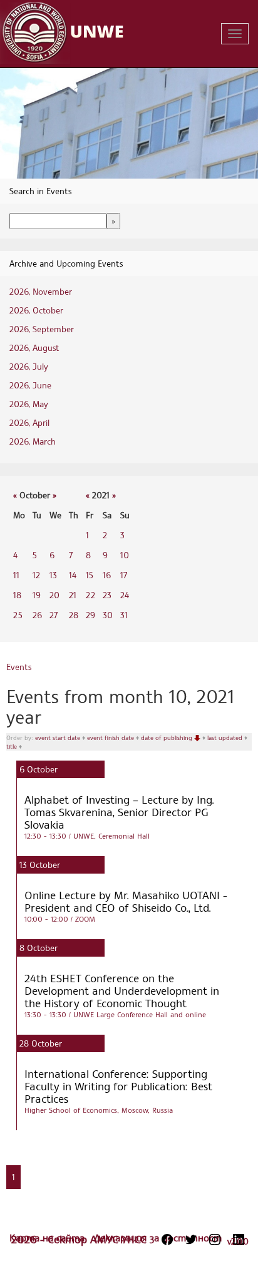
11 (16, 574)
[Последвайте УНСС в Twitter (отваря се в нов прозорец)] (191, 1239)
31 (124, 614)
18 (17, 594)
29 (90, 614)
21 (72, 594)
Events (18, 666)
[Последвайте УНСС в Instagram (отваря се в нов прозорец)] (215, 1239)
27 (53, 614)
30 (108, 614)
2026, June (30, 385)
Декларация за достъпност (158, 1237)
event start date (58, 737)
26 (37, 614)
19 (37, 594)
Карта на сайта (48, 1237)
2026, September (41, 328)
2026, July (28, 366)
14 (72, 574)
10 (124, 555)
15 (89, 574)
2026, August (34, 347)
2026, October (36, 310)
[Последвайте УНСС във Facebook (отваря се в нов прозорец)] (167, 1239)
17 (123, 574)
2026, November (40, 291)
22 (90, 594)
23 (107, 594)
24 (124, 594)
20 (54, 594)
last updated (225, 737)
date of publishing (167, 737)
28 (73, 614)
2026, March (32, 441)
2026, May (28, 403)
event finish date (111, 737)
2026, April (29, 422)
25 (18, 614)
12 (36, 574)
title (12, 746)
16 (107, 574)
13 (53, 574)
